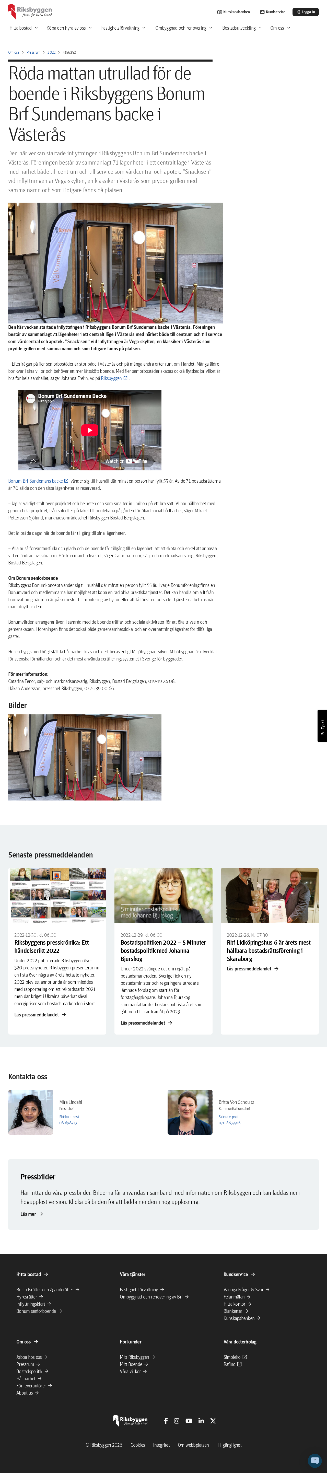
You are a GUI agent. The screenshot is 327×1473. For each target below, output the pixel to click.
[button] (84, 757)
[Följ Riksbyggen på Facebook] (166, 1421)
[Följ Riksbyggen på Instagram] (176, 1421)
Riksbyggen (111, 378)
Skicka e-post (69, 1116)
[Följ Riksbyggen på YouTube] (188, 1421)
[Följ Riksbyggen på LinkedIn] (201, 1421)
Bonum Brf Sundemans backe (35, 481)
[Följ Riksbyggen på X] (213, 1421)
